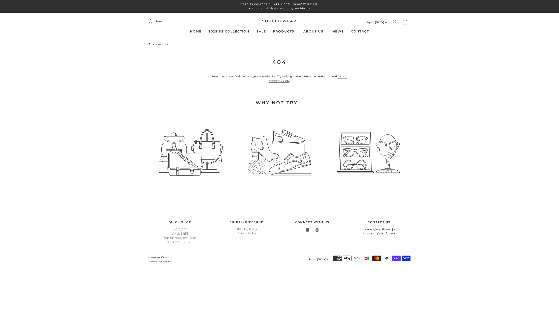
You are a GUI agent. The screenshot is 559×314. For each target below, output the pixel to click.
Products (283, 31)
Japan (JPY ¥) (375, 22)
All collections (158, 44)
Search (159, 21)
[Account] (395, 22)
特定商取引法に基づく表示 (180, 237)
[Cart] (405, 22)
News (338, 31)
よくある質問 (180, 233)
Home (196, 31)
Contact (360, 31)
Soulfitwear (279, 21)
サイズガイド (180, 229)
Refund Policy (247, 233)
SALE (261, 31)
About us (313, 31)
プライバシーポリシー (180, 242)
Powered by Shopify (159, 261)
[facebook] (307, 230)
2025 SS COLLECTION (229, 31)
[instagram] (317, 230)
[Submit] (153, 21)
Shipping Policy (247, 229)
